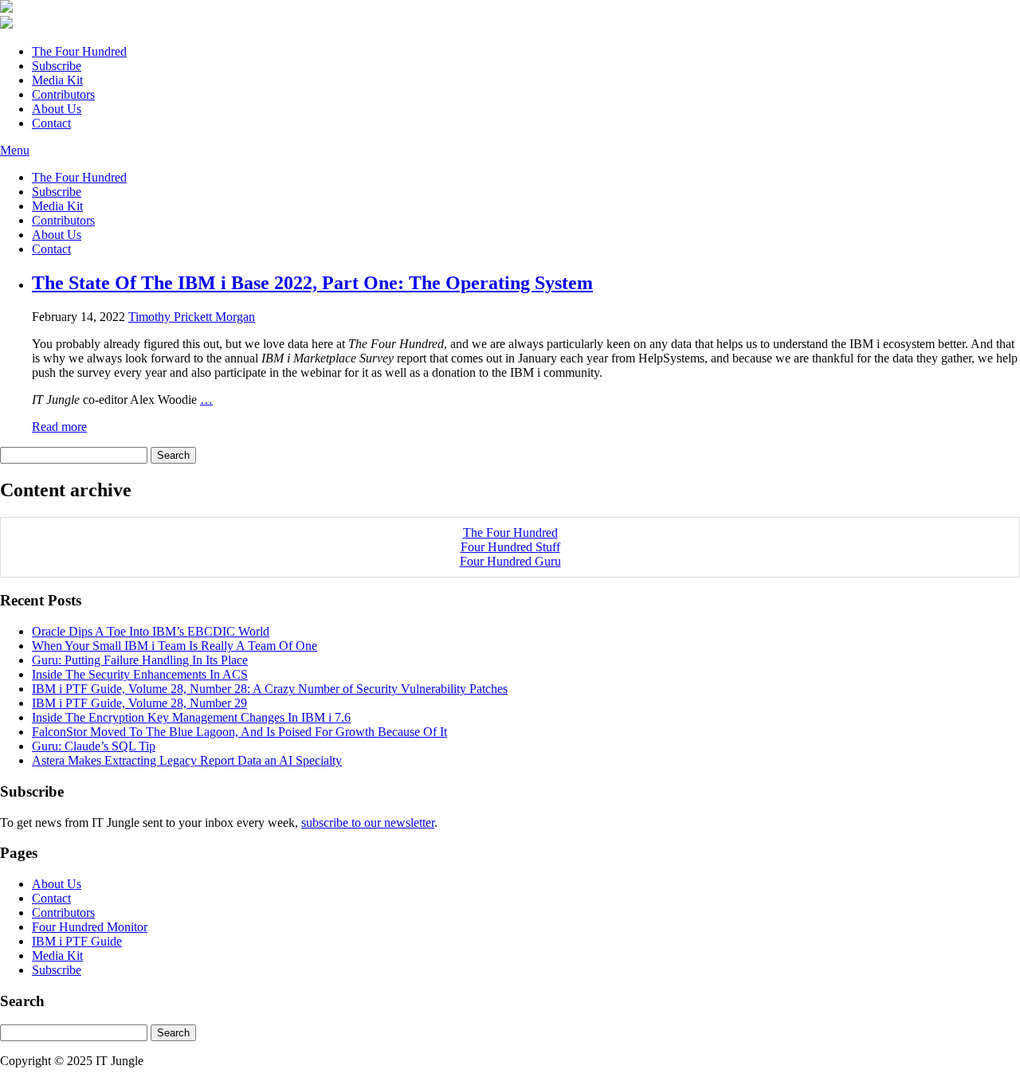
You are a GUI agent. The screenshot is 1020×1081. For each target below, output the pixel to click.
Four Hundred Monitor (89, 927)
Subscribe (56, 65)
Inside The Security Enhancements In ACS (140, 674)
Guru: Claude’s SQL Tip (93, 746)
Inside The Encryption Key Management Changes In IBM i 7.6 (191, 717)
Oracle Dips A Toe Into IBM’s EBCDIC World (150, 631)
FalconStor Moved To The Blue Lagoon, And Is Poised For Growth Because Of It (239, 731)
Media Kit (57, 80)
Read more (59, 426)
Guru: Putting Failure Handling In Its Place (140, 660)
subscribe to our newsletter (367, 822)
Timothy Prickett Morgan (191, 316)
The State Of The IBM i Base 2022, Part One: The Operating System (312, 282)
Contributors (63, 94)
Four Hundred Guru (510, 561)
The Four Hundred (79, 51)
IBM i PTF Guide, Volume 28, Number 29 (139, 703)
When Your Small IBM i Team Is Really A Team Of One (174, 645)
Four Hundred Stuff (510, 547)
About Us (56, 109)
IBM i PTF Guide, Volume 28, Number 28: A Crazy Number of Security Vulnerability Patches (270, 688)
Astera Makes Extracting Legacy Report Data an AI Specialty (187, 760)
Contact (51, 123)
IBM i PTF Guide (77, 941)
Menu (14, 150)
